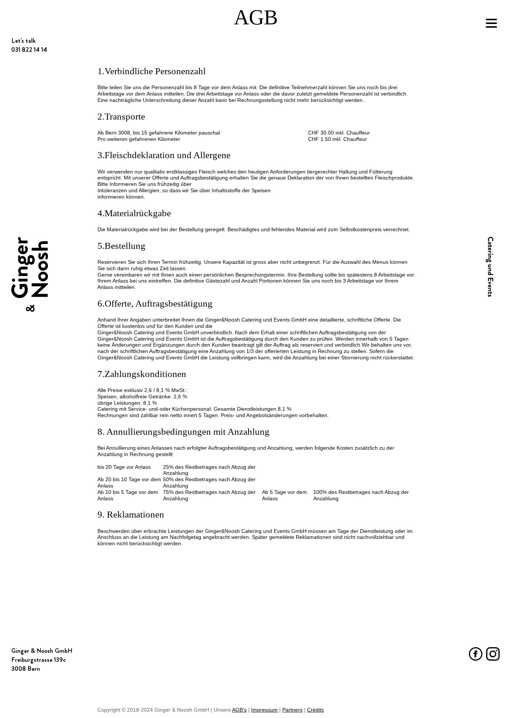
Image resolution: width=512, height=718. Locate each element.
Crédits (315, 710)
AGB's (239, 710)
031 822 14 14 (29, 659)
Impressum (264, 710)
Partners (292, 710)
